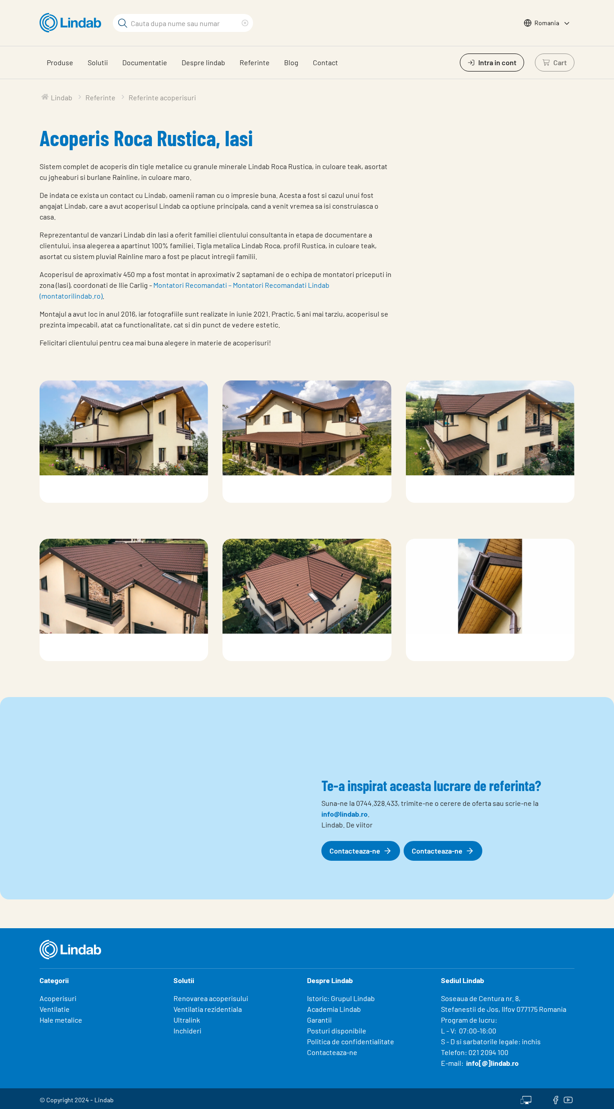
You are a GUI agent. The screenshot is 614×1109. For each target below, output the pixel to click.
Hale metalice (61, 1019)
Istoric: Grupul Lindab (341, 998)
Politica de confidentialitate (350, 1041)
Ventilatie (55, 1009)
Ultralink (187, 1019)
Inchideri (187, 1030)
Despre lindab (203, 62)
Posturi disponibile (336, 1030)
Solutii (98, 62)
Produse (60, 62)
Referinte (255, 62)
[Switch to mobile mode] (526, 1098)
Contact (325, 62)
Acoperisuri (58, 998)
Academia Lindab (334, 1009)
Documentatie (144, 62)
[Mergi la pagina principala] (73, 23)
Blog (291, 62)
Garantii (319, 1019)
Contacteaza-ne (332, 1052)
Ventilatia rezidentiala (208, 1009)
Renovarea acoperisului (211, 998)
